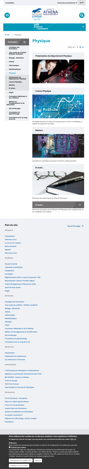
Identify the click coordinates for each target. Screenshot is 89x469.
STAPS (11, 92)
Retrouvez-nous (11, 253)
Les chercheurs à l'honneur (15, 359)
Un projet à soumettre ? (14, 415)
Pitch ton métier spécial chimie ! (17, 402)
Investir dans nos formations (16, 408)
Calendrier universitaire (13, 267)
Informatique (14, 65)
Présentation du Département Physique (17, 78)
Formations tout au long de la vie (18, 118)
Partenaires (9, 392)
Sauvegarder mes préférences (20, 460)
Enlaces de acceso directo (66, 3)
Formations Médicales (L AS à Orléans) (18, 97)
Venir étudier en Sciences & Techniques (19, 387)
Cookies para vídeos (18, 447)
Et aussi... (12, 88)
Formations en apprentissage (14, 113)
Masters (12, 85)
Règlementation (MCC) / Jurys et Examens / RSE (22, 277)
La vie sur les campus (13, 243)
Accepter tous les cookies (19, 465)
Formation (13, 42)
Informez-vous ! (11, 239)
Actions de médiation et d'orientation (19, 412)
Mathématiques (15, 69)
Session (14, 443)
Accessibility (9, 3)
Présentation (10, 236)
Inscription (9, 274)
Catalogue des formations (14, 48)
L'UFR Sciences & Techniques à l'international (22, 370)
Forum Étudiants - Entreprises (16, 398)
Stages (7, 291)
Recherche (9, 347)
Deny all (38, 460)
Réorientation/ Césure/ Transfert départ (20, 281)
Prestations (9, 422)
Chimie (11, 62)
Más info (73, 439)
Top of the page (73, 226)
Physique (12, 73)
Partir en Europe (11, 381)
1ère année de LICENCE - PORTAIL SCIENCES (18, 53)
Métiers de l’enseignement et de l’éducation (15, 103)
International (10, 364)
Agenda (8, 250)
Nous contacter (10, 246)
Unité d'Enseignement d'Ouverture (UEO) (20, 284)
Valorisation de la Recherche (15, 356)
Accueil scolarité (11, 264)
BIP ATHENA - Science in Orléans (17, 377)
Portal (7, 35)
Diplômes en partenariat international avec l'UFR (23, 374)
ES (81, 3)
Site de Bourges (15, 108)
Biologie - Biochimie (16, 58)
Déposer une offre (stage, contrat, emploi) (20, 418)
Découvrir (9, 230)
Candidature (9, 271)
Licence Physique (15, 82)
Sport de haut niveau (13, 287)
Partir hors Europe (12, 384)
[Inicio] (37, 12)
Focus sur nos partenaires (14, 405)
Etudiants (9, 258)
